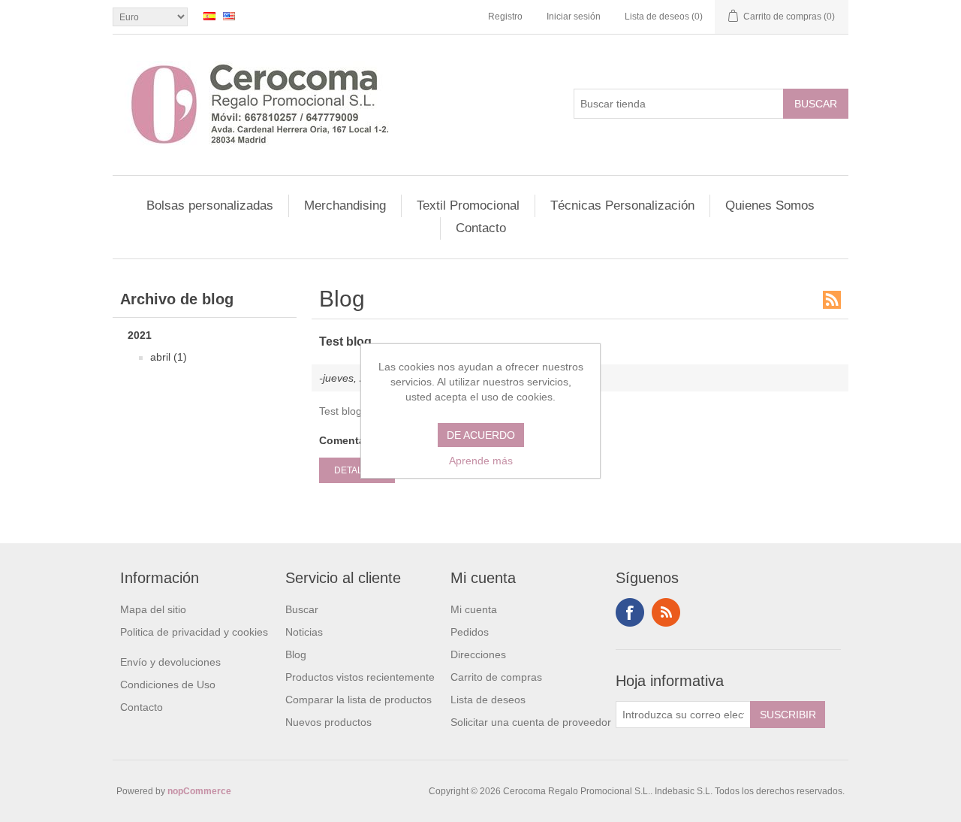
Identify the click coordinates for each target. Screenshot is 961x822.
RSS (832, 300)
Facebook (630, 612)
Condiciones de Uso (167, 684)
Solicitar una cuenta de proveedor (530, 722)
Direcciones (478, 654)
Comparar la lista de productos (358, 700)
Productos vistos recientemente (360, 677)
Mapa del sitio (153, 609)
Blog (295, 654)
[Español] (209, 16)
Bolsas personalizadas (209, 205)
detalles (357, 470)
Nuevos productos (328, 722)
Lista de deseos (488, 700)
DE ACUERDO (481, 435)
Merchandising (345, 205)
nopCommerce (199, 791)
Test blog (345, 341)
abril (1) (168, 357)
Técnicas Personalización (622, 205)
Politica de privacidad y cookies (194, 632)
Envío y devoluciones (170, 662)
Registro (505, 16)
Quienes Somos (770, 205)
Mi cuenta (473, 609)
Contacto (481, 228)
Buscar (301, 609)
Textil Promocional (468, 205)
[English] (229, 16)
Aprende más (481, 461)
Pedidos (469, 632)
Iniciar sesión (574, 16)
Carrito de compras (496, 677)
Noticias (304, 632)
